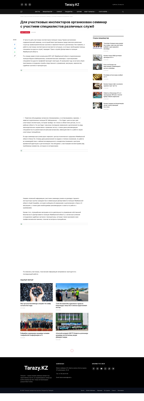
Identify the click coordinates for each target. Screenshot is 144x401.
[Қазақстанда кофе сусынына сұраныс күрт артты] (97, 86)
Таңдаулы (68, 11)
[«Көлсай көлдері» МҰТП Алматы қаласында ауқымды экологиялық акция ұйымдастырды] (72, 322)
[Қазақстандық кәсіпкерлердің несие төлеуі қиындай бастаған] (97, 105)
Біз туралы (107, 390)
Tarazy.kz (50, 390)
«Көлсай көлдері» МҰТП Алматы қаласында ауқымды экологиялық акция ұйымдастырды (72, 335)
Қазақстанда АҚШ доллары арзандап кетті (113, 56)
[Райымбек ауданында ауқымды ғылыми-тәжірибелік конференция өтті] (36, 322)
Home (21, 16)
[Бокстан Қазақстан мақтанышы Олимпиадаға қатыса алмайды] (97, 67)
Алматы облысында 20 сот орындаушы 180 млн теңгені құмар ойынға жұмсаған (113, 94)
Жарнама (99, 390)
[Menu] (21, 12)
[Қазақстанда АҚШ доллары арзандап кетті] (97, 58)
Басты (37, 11)
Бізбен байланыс (90, 390)
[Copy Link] (15, 56)
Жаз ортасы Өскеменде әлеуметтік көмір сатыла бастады (35, 304)
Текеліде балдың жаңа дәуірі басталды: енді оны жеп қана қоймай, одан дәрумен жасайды (113, 46)
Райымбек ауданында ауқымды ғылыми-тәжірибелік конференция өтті (35, 334)
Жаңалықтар (47, 11)
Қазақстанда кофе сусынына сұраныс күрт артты (113, 84)
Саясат (59, 11)
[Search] (123, 12)
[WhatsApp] (15, 52)
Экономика (121, 390)
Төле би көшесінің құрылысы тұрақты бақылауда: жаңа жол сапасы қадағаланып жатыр (71, 305)
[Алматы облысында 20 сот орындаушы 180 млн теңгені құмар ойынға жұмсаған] (97, 95)
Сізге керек (103, 11)
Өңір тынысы (89, 11)
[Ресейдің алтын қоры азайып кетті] (97, 77)
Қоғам (79, 11)
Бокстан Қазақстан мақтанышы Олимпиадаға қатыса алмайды (112, 66)
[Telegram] (15, 48)
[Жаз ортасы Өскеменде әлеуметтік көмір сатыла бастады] (36, 292)
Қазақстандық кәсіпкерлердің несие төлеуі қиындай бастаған (114, 105)
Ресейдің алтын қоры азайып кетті (113, 76)
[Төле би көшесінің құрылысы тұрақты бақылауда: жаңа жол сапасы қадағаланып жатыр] (72, 292)
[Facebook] (15, 44)
